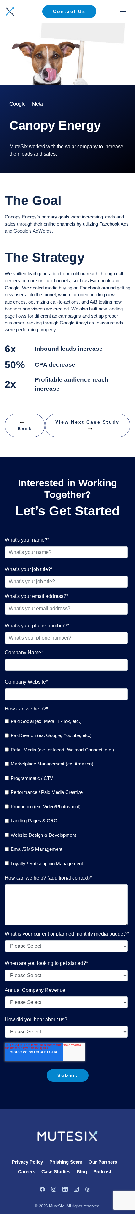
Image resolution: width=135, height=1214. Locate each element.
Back (25, 428)
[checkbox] (66, 792)
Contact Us (69, 11)
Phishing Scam (65, 1162)
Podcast (102, 1171)
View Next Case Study (87, 421)
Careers (26, 1171)
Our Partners (103, 1162)
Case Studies (55, 1171)
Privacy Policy (27, 1162)
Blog (82, 1171)
